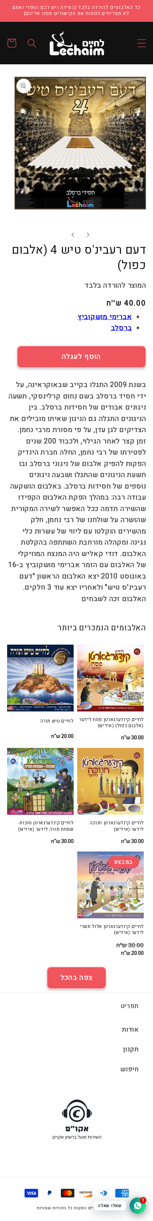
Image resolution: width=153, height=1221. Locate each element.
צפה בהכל (76, 978)
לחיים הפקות (86, 1208)
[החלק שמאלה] (72, 235)
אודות (130, 1029)
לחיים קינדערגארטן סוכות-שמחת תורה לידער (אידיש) (46, 826)
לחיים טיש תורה (56, 721)
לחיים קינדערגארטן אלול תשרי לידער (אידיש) (112, 930)
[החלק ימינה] (88, 235)
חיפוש (129, 1069)
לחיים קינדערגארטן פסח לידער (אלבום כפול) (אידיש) (111, 723)
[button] (141, 43)
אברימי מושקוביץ (105, 317)
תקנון (131, 1049)
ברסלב (121, 328)
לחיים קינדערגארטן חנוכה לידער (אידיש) (117, 826)
